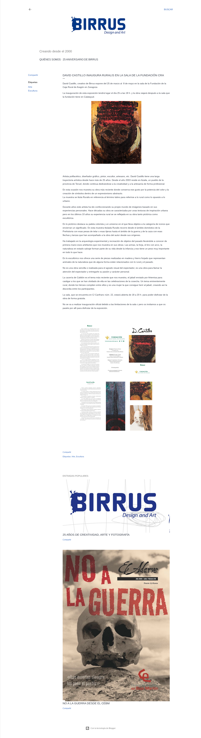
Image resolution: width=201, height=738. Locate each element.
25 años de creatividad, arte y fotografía (96, 534)
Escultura (32, 90)
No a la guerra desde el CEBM (86, 703)
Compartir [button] (33, 75)
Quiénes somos (50, 59)
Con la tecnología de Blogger (103, 728)
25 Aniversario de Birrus (80, 59)
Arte (30, 87)
